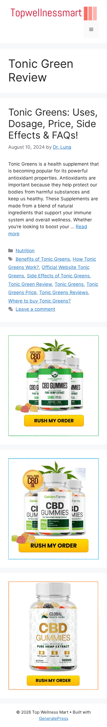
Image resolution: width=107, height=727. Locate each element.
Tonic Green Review (30, 284)
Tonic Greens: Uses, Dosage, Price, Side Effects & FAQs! (53, 123)
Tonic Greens (69, 284)
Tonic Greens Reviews (63, 292)
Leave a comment (35, 309)
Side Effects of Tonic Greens (58, 276)
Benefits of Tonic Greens (43, 259)
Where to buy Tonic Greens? (39, 301)
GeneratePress (53, 718)
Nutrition (25, 250)
